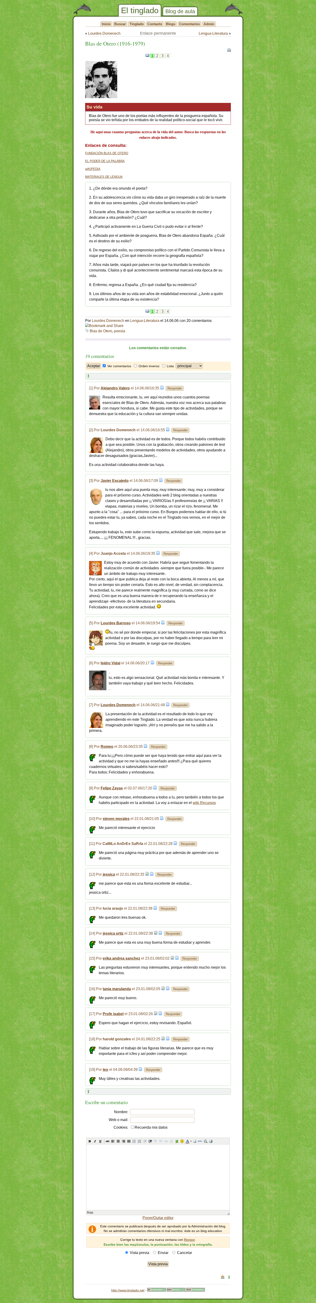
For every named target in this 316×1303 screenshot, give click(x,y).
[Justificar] (128, 1141)
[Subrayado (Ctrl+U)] (100, 1141)
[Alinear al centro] (118, 1141)
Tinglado (137, 24)
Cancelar (184, 1253)
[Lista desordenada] (134, 1141)
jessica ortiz (113, 933)
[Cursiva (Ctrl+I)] (95, 1141)
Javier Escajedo (115, 481)
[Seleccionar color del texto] (187, 1141)
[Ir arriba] (88, 1092)
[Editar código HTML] (200, 1141)
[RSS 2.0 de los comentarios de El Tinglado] (195, 1290)
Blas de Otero (101, 331)
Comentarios (189, 24)
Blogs (170, 24)
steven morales (116, 819)
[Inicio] (222, 1278)
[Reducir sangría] (144, 1141)
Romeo (107, 747)
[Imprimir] (210, 1141)
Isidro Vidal (110, 663)
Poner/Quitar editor (158, 1218)
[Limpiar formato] (194, 1141)
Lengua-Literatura (213, 33)
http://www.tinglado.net (127, 1290)
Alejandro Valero (115, 388)
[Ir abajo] (88, 377)
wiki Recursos (204, 803)
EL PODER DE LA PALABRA (105, 161)
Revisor (189, 1239)
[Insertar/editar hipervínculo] (166, 1141)
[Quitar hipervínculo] (171, 1141)
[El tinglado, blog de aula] (156, 1290)
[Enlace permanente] (162, 388)
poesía (119, 331)
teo (105, 1070)
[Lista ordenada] (139, 1141)
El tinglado (139, 10)
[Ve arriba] (229, 1278)
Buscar (120, 24)
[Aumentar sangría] (150, 1141)
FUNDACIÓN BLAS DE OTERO (106, 153)
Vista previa (139, 1253)
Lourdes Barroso (116, 623)
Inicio (106, 24)
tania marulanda (117, 989)
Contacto (154, 24)
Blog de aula (180, 11)
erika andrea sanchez (121, 958)
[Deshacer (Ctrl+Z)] (155, 1141)
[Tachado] (107, 1141)
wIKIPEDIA (92, 169)
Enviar (163, 1253)
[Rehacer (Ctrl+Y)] (160, 1141)
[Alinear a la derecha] (123, 1141)
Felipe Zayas (112, 788)
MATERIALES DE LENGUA (104, 177)
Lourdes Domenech (104, 33)
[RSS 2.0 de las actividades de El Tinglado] (176, 1290)
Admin (209, 24)
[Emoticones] (182, 1141)
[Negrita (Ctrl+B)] (89, 1141)
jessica (109, 874)
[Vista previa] (205, 1141)
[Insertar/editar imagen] (176, 1141)
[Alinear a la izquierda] (112, 1141)
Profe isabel (113, 1014)
